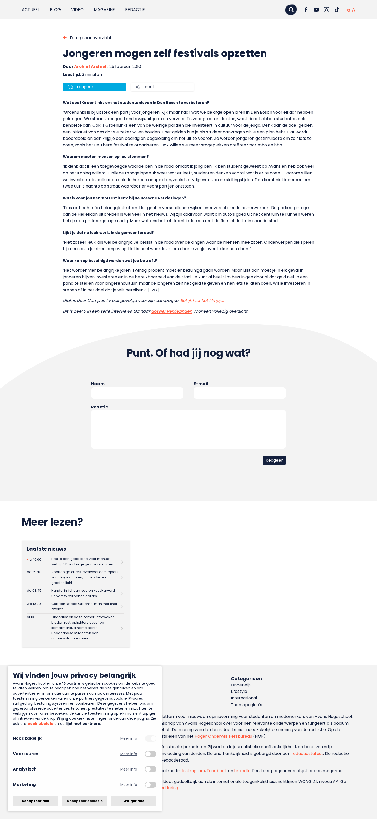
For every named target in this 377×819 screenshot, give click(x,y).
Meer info (128, 738)
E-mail (201, 384)
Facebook (217, 771)
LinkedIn (242, 771)
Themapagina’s (246, 705)
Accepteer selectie (85, 800)
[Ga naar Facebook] (306, 10)
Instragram (193, 771)
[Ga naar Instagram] (326, 10)
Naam (98, 384)
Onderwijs (241, 685)
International (244, 698)
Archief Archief (90, 67)
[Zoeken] (291, 9)
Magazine (104, 10)
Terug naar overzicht (90, 38)
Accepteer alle (35, 800)
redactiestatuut (307, 753)
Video (77, 10)
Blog (55, 10)
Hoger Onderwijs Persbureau (223, 736)
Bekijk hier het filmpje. (202, 300)
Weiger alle (133, 800)
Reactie (99, 407)
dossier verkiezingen (171, 311)
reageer (85, 87)
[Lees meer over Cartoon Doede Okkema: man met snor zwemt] (75, 606)
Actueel (30, 10)
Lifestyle (239, 691)
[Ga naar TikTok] (337, 10)
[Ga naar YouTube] (316, 10)
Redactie (135, 10)
